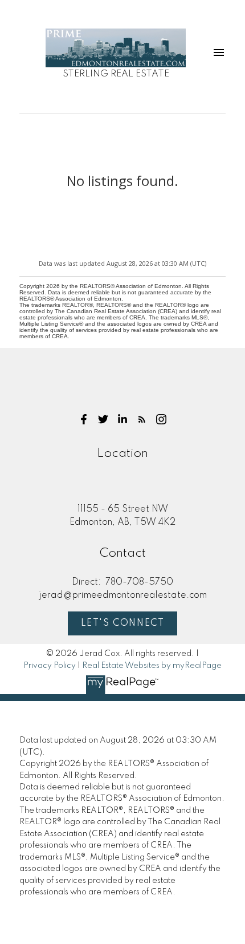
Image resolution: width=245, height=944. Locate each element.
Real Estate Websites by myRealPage (152, 666)
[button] (84, 419)
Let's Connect (123, 623)
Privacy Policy (49, 666)
